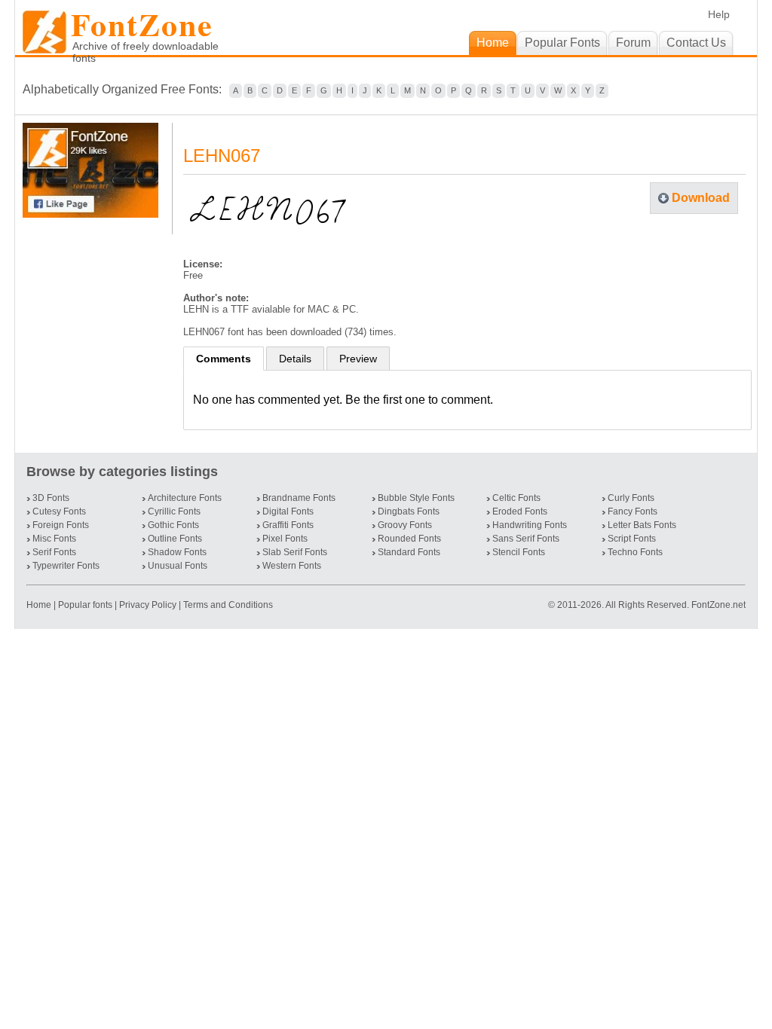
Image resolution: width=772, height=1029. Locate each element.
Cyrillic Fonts (174, 511)
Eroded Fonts (519, 511)
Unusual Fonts (177, 565)
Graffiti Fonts (288, 525)
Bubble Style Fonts (416, 498)
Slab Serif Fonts (294, 552)
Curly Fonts (631, 498)
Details (295, 359)
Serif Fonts (54, 552)
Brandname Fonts (298, 498)
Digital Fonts (288, 511)
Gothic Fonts (173, 525)
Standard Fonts (409, 552)
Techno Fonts (635, 552)
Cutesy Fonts (59, 511)
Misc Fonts (54, 538)
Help (719, 14)
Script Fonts (632, 538)
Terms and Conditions (228, 605)
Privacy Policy (147, 605)
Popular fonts (85, 605)
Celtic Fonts (516, 498)
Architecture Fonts (185, 498)
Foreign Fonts (60, 525)
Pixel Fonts (285, 538)
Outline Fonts (175, 538)
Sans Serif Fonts (525, 538)
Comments (223, 359)
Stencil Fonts (518, 552)
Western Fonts (291, 565)
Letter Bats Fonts (642, 525)
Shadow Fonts (177, 552)
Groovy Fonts (405, 525)
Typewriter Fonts (66, 565)
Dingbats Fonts (409, 511)
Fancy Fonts (632, 511)
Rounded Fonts (409, 538)
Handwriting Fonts (529, 525)
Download (701, 197)
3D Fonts (50, 498)
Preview (358, 359)
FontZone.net (718, 605)
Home (40, 605)
